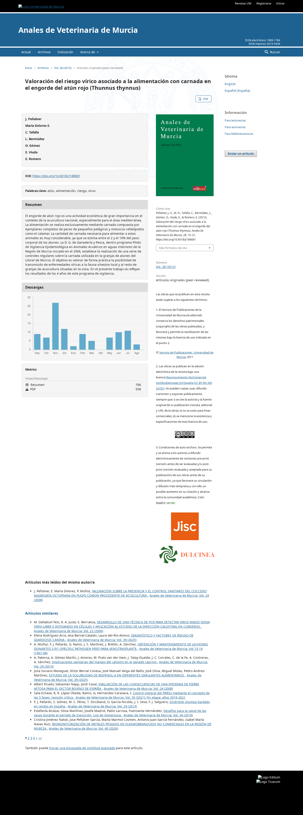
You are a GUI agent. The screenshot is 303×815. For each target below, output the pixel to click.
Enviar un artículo (241, 154)
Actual (26, 52)
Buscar (274, 52)
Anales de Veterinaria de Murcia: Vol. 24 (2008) (138, 688)
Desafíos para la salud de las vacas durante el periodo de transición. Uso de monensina (120, 713)
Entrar (280, 3)
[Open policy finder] (185, 525)
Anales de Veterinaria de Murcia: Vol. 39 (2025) (101, 640)
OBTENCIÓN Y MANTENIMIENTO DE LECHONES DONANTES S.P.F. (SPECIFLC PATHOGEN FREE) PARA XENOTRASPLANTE (121, 646)
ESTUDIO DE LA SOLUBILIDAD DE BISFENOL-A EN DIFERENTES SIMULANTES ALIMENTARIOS (117, 675)
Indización (65, 52)
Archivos (44, 52)
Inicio (28, 68)
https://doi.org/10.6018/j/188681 (56, 176)
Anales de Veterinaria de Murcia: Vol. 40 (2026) (83, 728)
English (230, 84)
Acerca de (88, 52)
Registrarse (263, 3)
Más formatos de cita (173, 248)
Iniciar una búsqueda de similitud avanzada (82, 748)
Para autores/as (235, 127)
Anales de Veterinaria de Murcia (78, 30)
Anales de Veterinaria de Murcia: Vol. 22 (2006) (68, 631)
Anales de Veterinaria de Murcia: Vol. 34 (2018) (158, 715)
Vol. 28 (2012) (62, 68)
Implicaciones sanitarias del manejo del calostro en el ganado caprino (104, 662)
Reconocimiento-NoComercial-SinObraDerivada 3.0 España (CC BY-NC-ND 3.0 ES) (184, 382)
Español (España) (237, 90)
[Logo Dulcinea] (187, 553)
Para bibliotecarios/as (239, 134)
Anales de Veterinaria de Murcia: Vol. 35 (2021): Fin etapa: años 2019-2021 (130, 697)
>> (40, 738)
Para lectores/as (235, 120)
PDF (205, 99)
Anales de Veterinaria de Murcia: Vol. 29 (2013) (102, 706)
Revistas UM (243, 3)
